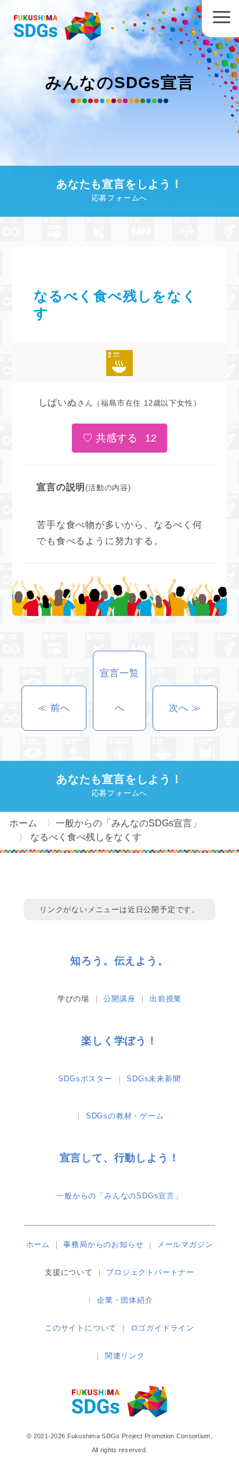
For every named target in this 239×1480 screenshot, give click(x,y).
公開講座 (119, 998)
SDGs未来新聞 (153, 1078)
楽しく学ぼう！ (119, 1041)
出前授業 (166, 998)
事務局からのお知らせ (103, 1244)
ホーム (38, 1244)
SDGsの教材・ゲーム (125, 1115)
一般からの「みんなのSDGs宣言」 (119, 1195)
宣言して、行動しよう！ (120, 1158)
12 (151, 438)
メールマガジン (185, 1244)
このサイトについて (81, 1328)
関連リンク (125, 1355)
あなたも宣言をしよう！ (119, 190)
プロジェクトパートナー (150, 1272)
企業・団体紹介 (125, 1300)
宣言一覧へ (119, 690)
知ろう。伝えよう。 (119, 961)
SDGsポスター (85, 1078)
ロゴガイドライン (162, 1328)
